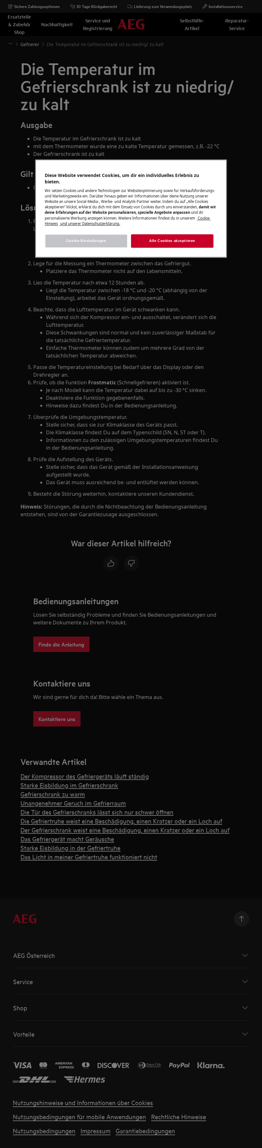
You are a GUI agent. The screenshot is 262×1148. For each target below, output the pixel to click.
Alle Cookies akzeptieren (172, 241)
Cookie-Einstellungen (86, 241)
